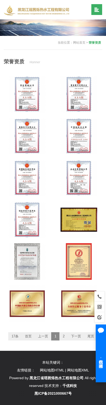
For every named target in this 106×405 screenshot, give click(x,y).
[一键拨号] (99, 296)
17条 (15, 336)
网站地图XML (78, 370)
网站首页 (79, 42)
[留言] (99, 317)
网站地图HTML (52, 370)
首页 (28, 336)
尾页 (90, 336)
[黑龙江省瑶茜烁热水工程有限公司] (38, 10)
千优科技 (70, 386)
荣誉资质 (95, 42)
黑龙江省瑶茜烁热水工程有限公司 (57, 378)
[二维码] (99, 306)
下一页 (76, 336)
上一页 (43, 336)
